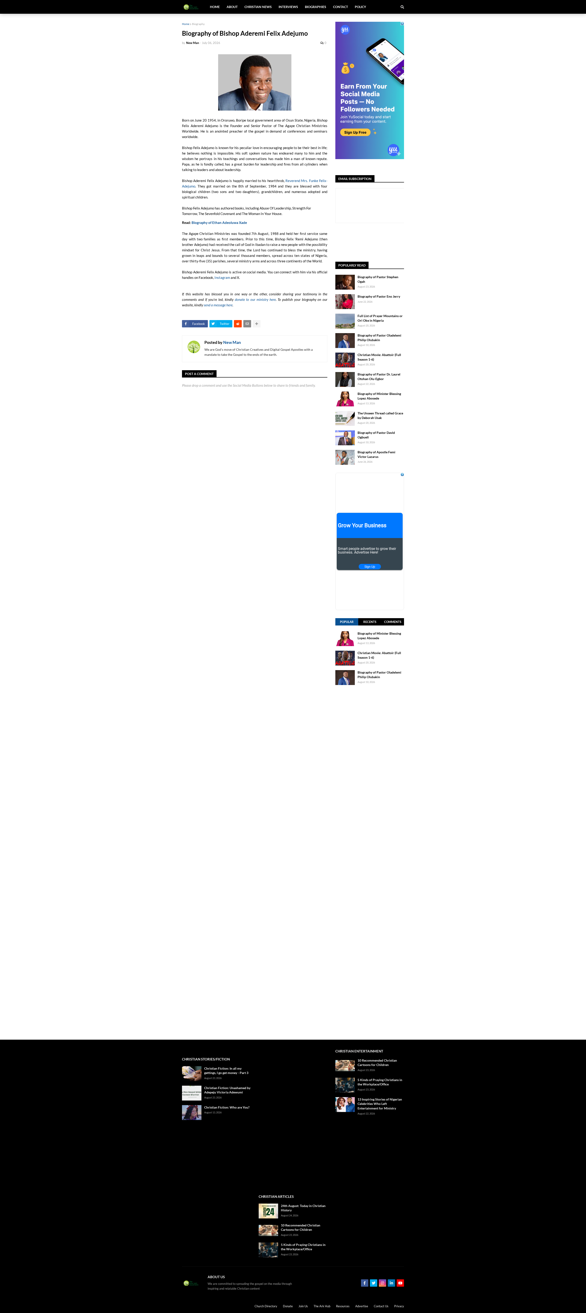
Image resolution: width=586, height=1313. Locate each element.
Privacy (399, 1306)
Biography (198, 24)
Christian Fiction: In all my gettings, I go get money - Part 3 (226, 1070)
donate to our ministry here (255, 299)
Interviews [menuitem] (288, 7)
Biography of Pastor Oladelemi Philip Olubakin (379, 337)
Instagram (222, 277)
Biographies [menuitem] (315, 7)
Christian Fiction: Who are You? (227, 1107)
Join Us (303, 1306)
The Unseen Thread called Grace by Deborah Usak (380, 415)
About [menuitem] (232, 7)
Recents (369, 622)
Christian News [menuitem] (258, 7)
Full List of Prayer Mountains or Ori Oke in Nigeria (380, 318)
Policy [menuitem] (360, 7)
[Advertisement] (369, 862)
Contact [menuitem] (340, 7)
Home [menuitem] (215, 7)
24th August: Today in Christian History (303, 1208)
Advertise (361, 1306)
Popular (347, 622)
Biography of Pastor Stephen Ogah (378, 279)
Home (185, 24)
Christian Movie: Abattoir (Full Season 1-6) (379, 357)
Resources (343, 1306)
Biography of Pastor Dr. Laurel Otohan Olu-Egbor (379, 376)
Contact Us (381, 1306)
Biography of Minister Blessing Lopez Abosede (379, 396)
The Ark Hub (322, 1306)
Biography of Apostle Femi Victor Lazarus (376, 454)
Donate (288, 1306)
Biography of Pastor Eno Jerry (379, 296)
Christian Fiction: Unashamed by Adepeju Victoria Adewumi (227, 1090)
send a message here (218, 305)
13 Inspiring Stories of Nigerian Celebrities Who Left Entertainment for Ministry (380, 1103)
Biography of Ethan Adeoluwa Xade (219, 222)
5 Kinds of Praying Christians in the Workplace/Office (303, 1247)
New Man (232, 342)
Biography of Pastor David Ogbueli (376, 435)
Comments (392, 622)
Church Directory (266, 1306)
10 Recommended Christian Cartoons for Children (300, 1227)
